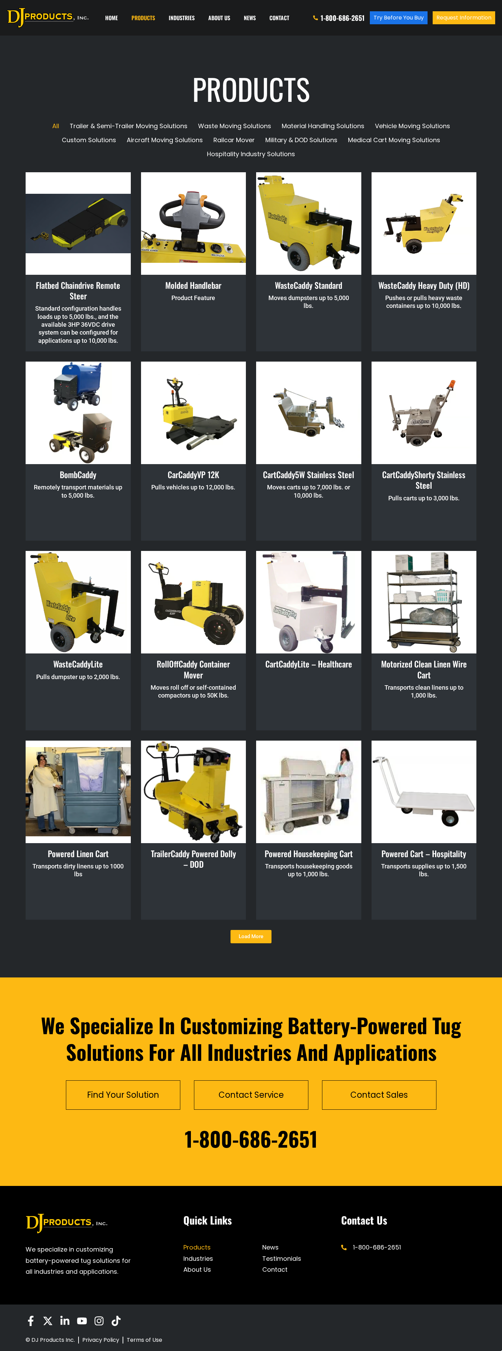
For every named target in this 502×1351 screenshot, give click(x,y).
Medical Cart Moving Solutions (394, 140)
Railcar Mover (234, 140)
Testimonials (281, 1258)
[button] (251, 936)
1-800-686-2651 (251, 1138)
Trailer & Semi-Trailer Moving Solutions (128, 126)
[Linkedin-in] (65, 1321)
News (250, 18)
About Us (219, 18)
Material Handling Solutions (323, 126)
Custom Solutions (89, 140)
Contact (279, 18)
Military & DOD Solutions (301, 140)
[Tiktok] (116, 1321)
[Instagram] (99, 1321)
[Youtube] (82, 1321)
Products (143, 18)
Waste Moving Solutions (234, 126)
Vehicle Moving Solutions (412, 126)
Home (111, 18)
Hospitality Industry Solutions (251, 154)
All (55, 126)
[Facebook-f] (31, 1321)
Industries (182, 18)
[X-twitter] (48, 1321)
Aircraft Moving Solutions (165, 140)
